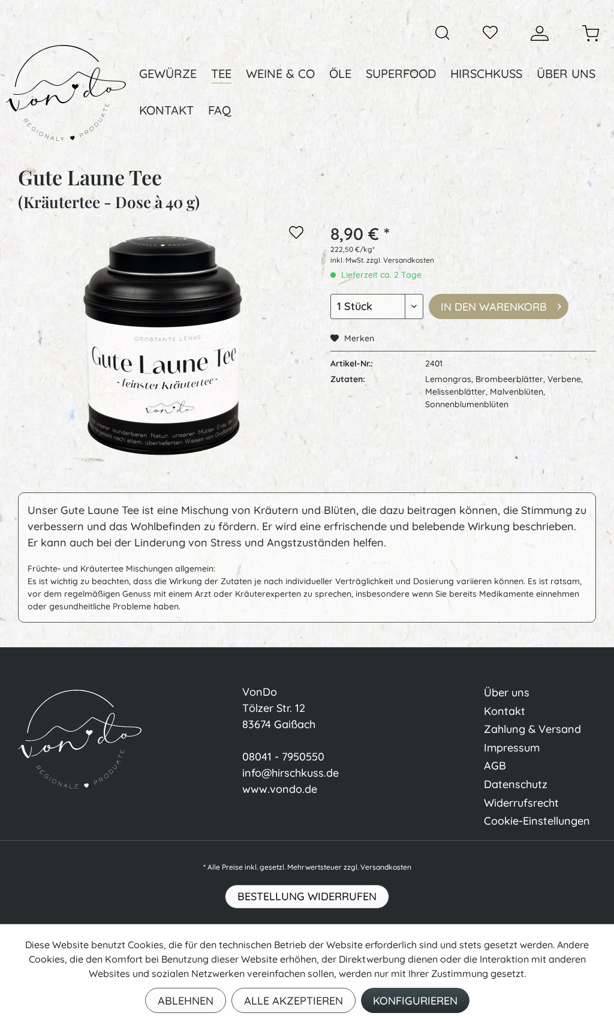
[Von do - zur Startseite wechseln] (66, 93)
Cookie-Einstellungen (537, 821)
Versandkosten (385, 866)
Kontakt (504, 711)
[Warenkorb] (591, 33)
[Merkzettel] (490, 33)
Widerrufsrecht (521, 803)
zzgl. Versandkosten (400, 259)
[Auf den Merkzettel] (296, 235)
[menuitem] (442, 33)
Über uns (506, 692)
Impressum (512, 748)
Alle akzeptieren (293, 1001)
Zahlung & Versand (532, 729)
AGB (495, 765)
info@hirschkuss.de (290, 773)
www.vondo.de (279, 789)
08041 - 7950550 (283, 757)
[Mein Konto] (540, 33)
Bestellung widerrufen (307, 896)
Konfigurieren (415, 1001)
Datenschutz (515, 784)
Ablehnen (185, 1001)
